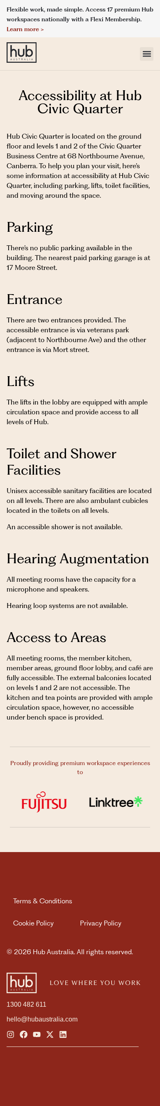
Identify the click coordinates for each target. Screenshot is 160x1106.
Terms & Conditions (42, 901)
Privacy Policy (100, 923)
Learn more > (25, 29)
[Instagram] (10, 1034)
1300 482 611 (26, 1004)
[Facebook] (23, 1034)
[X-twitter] (50, 1034)
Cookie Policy (33, 923)
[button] (146, 54)
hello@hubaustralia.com (42, 1019)
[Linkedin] (63, 1034)
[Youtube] (37, 1034)
